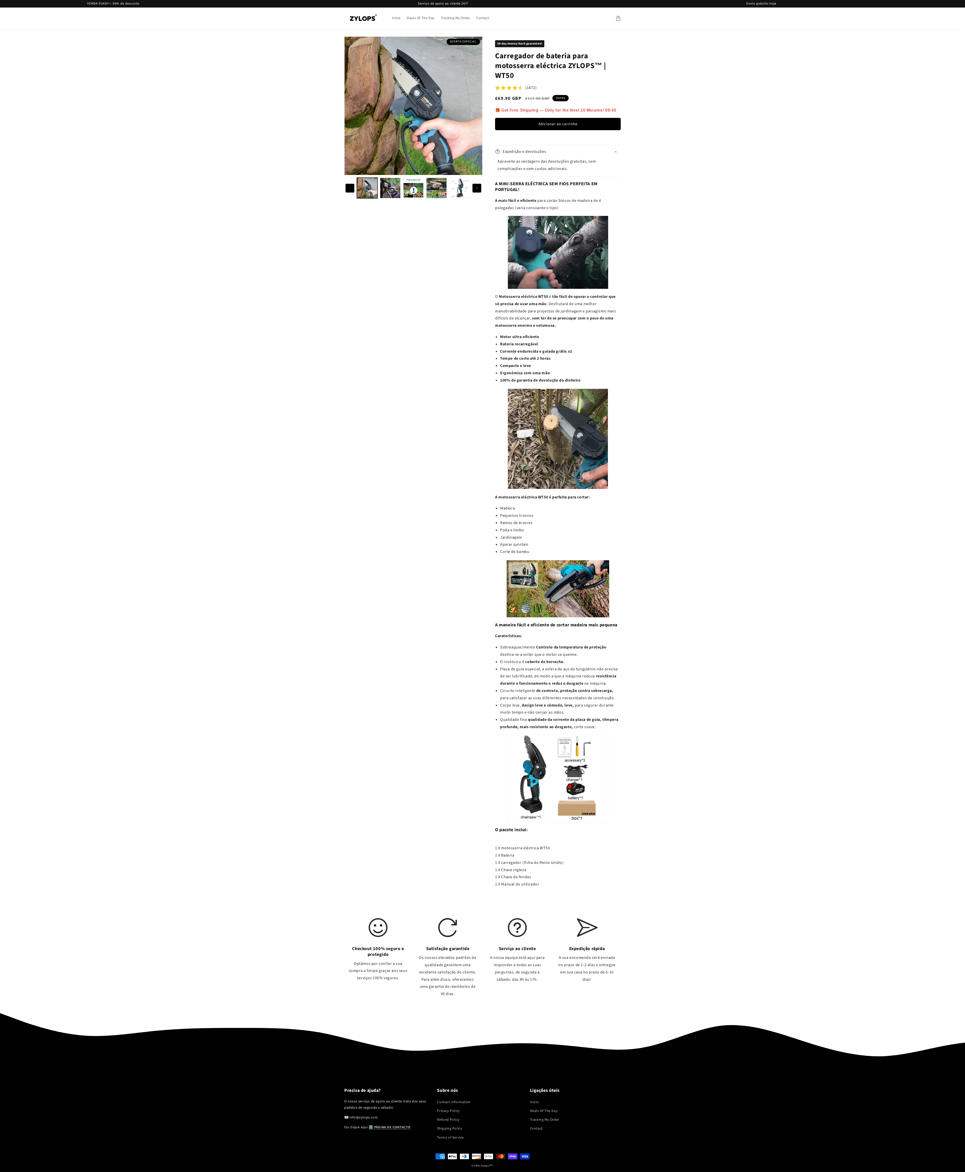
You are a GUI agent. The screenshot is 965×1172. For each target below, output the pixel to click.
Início (534, 1102)
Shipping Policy (449, 1128)
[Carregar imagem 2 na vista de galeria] (390, 188)
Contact (536, 1128)
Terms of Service (450, 1137)
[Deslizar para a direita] (476, 188)
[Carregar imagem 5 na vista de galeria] (459, 188)
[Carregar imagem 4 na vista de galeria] (436, 188)
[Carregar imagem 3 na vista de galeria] (413, 188)
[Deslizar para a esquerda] (350, 188)
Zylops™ (486, 1165)
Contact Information (453, 1102)
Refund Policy (448, 1119)
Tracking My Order (544, 1119)
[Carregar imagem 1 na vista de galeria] (367, 188)
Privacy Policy (448, 1110)
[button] (618, 18)
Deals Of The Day (544, 1110)
